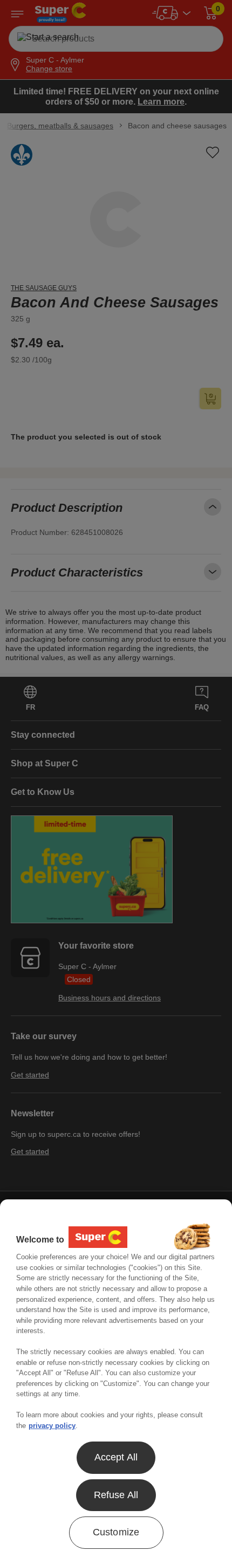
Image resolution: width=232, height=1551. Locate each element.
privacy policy (52, 1426)
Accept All (116, 1457)
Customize (116, 1532)
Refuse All (116, 1495)
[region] (116, 1375)
